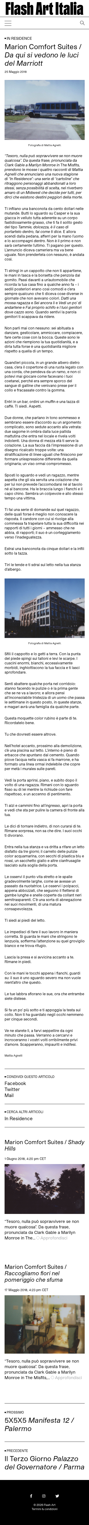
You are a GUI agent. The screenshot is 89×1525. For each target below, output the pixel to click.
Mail (9, 1095)
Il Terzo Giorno (45, 1462)
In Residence (19, 38)
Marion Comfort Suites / (44, 1145)
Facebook (15, 1083)
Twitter (12, 1089)
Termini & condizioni (45, 1509)
